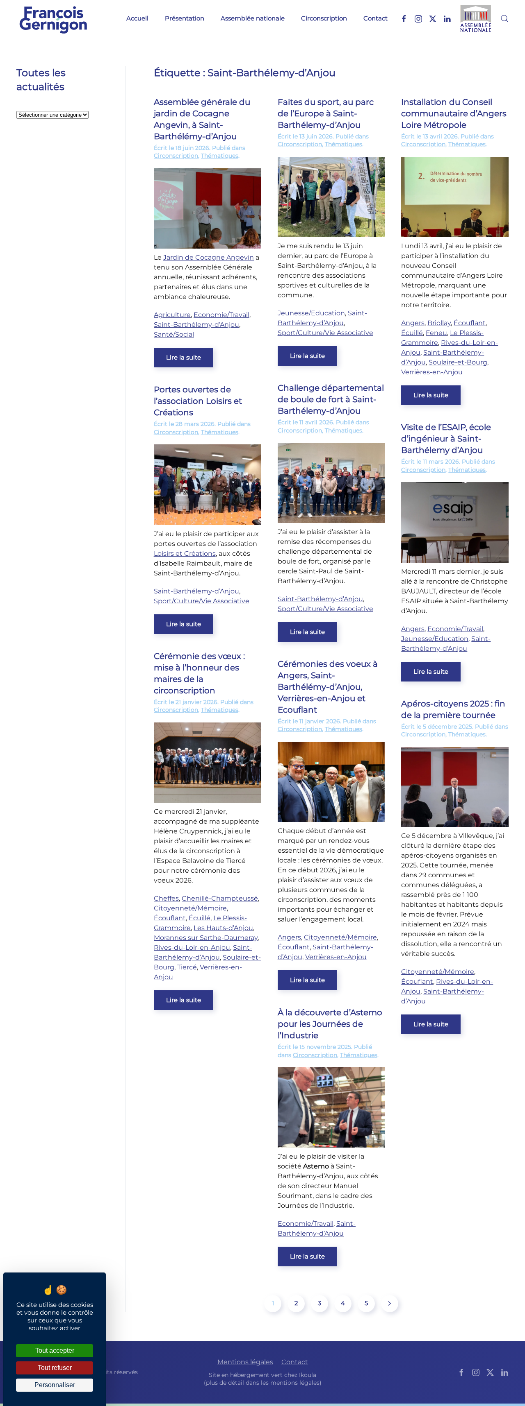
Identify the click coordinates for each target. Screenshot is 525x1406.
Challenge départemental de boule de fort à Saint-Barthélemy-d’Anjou (331, 399)
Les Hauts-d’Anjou (223, 928)
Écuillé (412, 333)
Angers (413, 323)
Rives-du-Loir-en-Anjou (192, 947)
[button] (504, 18)
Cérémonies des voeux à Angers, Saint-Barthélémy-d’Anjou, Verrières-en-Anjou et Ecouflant (328, 687)
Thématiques (219, 155)
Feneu (436, 333)
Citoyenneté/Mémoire (190, 908)
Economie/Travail (221, 315)
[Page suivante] (389, 1303)
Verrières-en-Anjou (432, 372)
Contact (375, 18)
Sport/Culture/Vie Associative (325, 333)
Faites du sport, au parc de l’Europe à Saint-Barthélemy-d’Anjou (326, 113)
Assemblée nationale (253, 18)
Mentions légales (245, 1362)
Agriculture (172, 315)
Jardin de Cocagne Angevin (208, 257)
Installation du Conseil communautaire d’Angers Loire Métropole (454, 113)
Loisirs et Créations (185, 553)
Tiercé (187, 967)
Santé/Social (174, 334)
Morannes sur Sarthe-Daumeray (206, 938)
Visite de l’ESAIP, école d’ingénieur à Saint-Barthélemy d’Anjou (446, 438)
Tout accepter (54, 1350)
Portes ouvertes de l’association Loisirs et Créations (198, 401)
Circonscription (324, 18)
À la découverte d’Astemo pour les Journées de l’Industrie (330, 1024)
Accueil (137, 18)
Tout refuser (55, 1367)
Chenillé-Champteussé (220, 898)
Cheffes (166, 898)
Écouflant (470, 323)
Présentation (184, 18)
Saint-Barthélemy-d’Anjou (196, 324)
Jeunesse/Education (311, 313)
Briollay (439, 323)
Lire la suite (183, 357)
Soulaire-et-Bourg (458, 362)
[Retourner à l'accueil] (53, 18)
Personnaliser (54, 1384)
